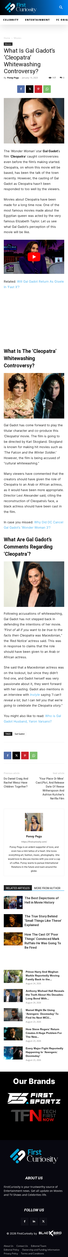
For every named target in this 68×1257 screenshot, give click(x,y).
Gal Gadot (20, 733)
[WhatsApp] (47, 89)
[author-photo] (34, 831)
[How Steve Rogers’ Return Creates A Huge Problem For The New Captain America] (13, 1033)
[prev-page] (8, 906)
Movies (17, 38)
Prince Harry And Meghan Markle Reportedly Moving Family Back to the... (43, 975)
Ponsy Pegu (13, 77)
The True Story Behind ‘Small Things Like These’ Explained (43, 920)
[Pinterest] (38, 89)
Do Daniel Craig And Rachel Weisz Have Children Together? (16, 782)
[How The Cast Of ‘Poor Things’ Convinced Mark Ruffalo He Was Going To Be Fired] (13, 938)
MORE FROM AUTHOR (47, 888)
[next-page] (14, 906)
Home (7, 38)
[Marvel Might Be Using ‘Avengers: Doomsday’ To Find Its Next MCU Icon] (13, 1014)
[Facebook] (21, 89)
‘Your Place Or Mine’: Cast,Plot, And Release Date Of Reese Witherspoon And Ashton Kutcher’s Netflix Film (50, 788)
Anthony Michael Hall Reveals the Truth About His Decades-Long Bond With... (45, 994)
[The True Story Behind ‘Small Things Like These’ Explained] (13, 920)
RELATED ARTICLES (18, 888)
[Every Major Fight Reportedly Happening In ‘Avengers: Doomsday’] (13, 1053)
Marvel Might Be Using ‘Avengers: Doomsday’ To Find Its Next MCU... (42, 1014)
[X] (29, 89)
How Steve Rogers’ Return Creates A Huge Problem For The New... (44, 1033)
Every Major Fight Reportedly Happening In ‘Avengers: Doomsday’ (44, 1052)
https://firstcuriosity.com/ (34, 841)
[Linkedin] (34, 1221)
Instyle (35, 695)
